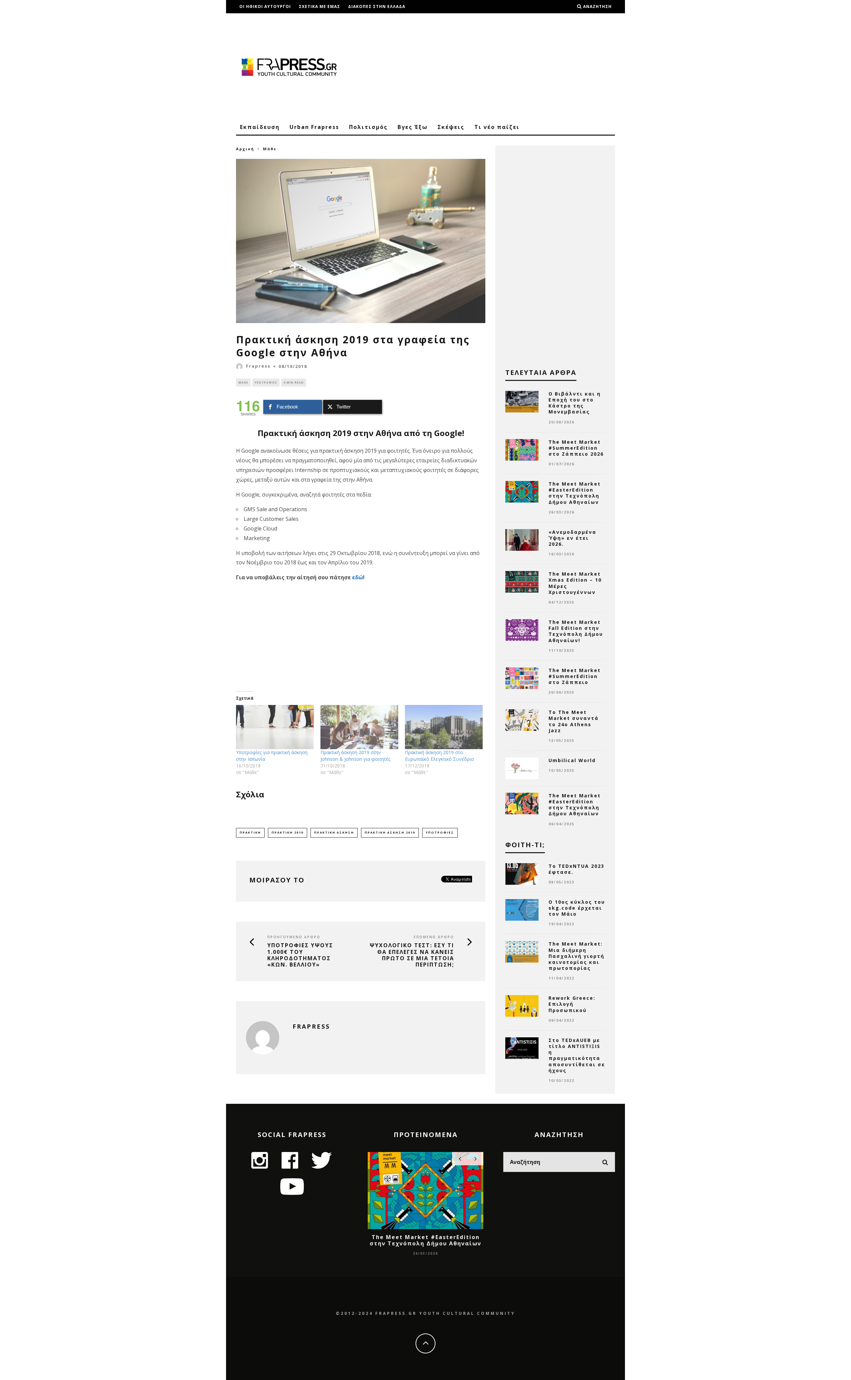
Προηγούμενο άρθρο (293, 937)
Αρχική (245, 148)
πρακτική (250, 832)
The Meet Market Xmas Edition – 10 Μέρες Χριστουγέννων (575, 583)
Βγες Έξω (412, 127)
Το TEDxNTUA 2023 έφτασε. (576, 869)
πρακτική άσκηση (334, 832)
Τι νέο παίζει (497, 127)
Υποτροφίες (266, 382)
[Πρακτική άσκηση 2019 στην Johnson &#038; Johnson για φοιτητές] (359, 727)
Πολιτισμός (368, 127)
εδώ (357, 577)
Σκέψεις (450, 127)
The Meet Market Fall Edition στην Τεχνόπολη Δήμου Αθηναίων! (575, 631)
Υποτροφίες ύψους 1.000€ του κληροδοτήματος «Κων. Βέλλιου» (300, 955)
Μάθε (243, 382)
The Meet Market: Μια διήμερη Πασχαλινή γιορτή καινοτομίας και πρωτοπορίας (576, 956)
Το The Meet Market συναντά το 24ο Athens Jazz (573, 721)
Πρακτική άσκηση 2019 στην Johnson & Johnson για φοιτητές (355, 755)
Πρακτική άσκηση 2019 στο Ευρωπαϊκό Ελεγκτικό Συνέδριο (439, 755)
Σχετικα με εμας (319, 6)
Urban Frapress (314, 127)
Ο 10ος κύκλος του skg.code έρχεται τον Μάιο (576, 908)
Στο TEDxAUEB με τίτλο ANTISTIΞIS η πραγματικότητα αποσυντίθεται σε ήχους (576, 1055)
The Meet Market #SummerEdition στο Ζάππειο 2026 (576, 448)
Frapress (258, 366)
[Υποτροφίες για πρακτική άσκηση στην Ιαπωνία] (275, 727)
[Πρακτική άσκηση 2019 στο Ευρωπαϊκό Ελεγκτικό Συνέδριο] (444, 727)
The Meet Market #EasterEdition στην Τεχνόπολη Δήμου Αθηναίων (574, 493)
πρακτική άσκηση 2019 (390, 832)
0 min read (294, 382)
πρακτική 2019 (288, 832)
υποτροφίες (440, 832)
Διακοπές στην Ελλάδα (376, 6)
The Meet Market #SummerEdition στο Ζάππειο (574, 676)
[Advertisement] (494, 66)
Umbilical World (572, 760)
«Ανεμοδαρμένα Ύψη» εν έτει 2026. (572, 538)
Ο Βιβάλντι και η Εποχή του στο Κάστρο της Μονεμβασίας (574, 403)
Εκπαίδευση (260, 127)
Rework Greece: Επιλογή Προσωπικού (571, 1004)
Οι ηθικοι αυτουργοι (265, 6)
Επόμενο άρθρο (434, 937)
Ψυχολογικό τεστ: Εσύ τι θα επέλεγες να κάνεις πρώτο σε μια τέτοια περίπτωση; (412, 955)
